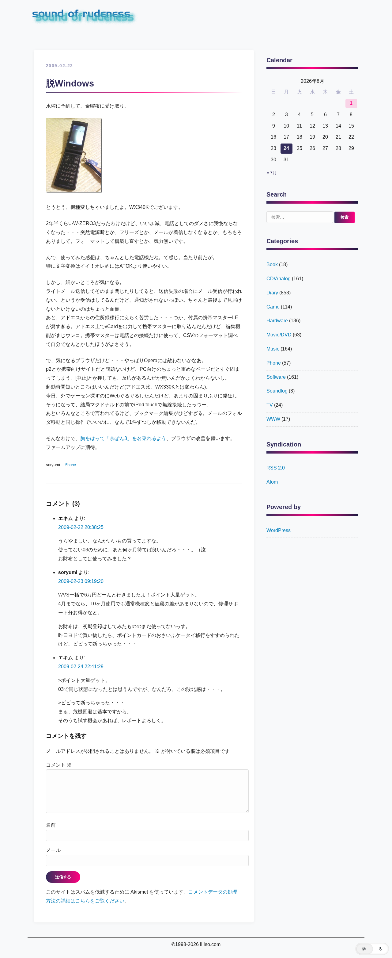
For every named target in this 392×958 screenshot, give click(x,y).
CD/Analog (278, 278)
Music (272, 348)
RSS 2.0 (275, 467)
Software (276, 377)
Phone (70, 464)
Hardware (277, 320)
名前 (51, 825)
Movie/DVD (279, 334)
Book (272, 264)
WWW (273, 419)
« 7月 (271, 173)
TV (269, 405)
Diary (272, 292)
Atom (272, 482)
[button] (372, 949)
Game (273, 306)
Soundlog (277, 390)
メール (53, 850)
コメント (59, 765)
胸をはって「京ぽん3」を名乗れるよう (123, 438)
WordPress (278, 530)
